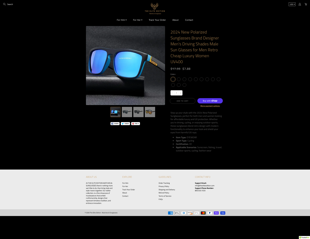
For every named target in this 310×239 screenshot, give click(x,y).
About (175, 20)
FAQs (161, 199)
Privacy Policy (164, 186)
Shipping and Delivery (167, 189)
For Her (137, 20)
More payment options (210, 106)
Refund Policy (164, 192)
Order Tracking (164, 183)
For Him (121, 20)
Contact (189, 20)
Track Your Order (157, 20)
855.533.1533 (200, 190)
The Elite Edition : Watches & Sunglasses (103, 212)
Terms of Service (165, 196)
